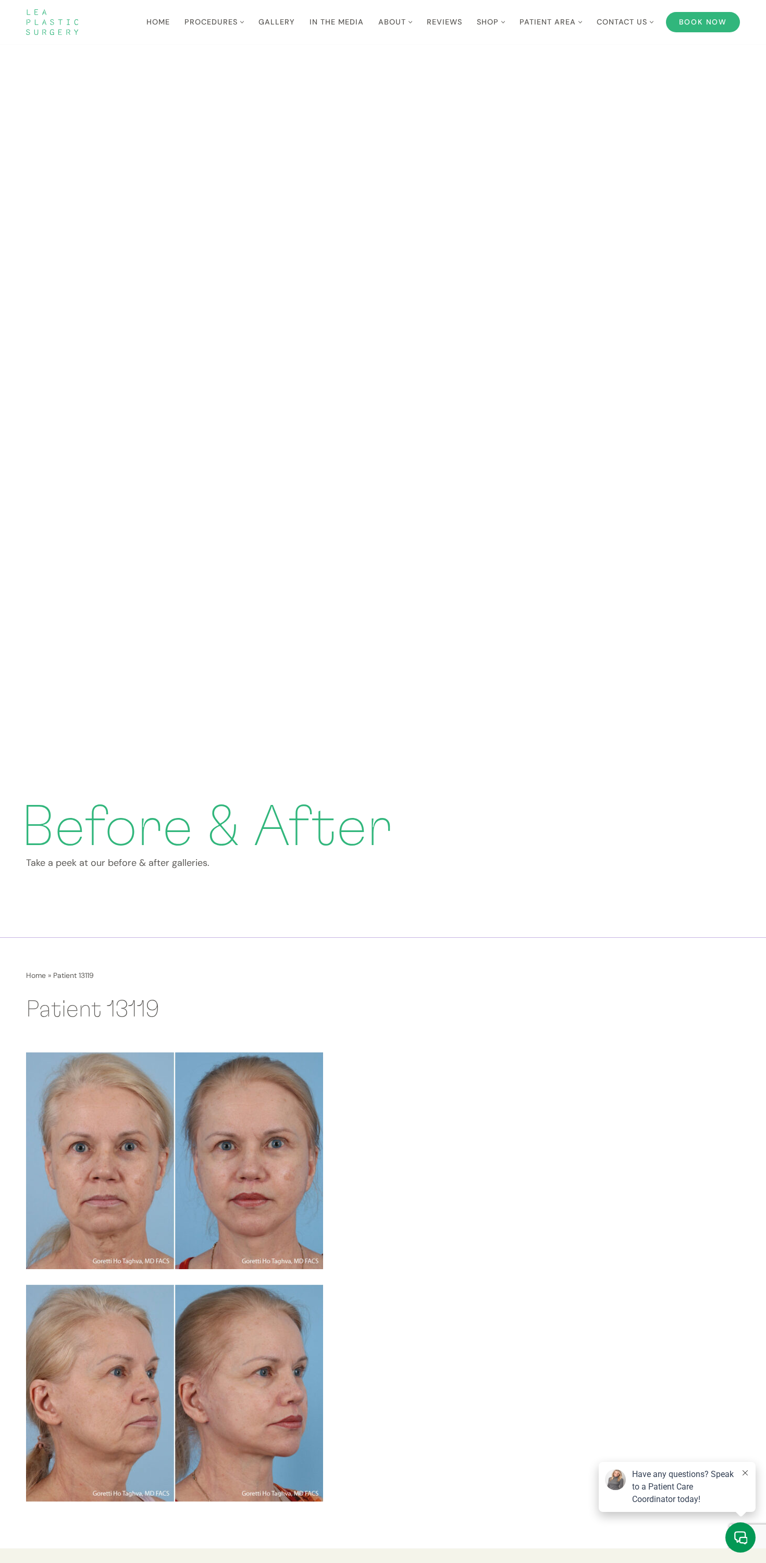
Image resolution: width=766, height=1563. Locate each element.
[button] (242, 22)
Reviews (444, 22)
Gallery (276, 22)
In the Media (337, 22)
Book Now (703, 22)
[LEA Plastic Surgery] (52, 22)
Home (158, 22)
